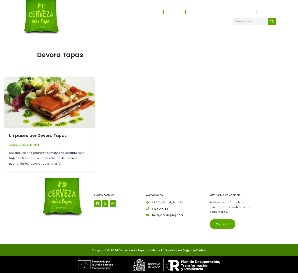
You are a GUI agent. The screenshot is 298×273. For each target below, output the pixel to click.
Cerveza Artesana (204, 12)
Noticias (174, 12)
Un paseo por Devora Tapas (38, 135)
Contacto (268, 12)
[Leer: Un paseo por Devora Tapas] (49, 102)
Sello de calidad (239, 12)
